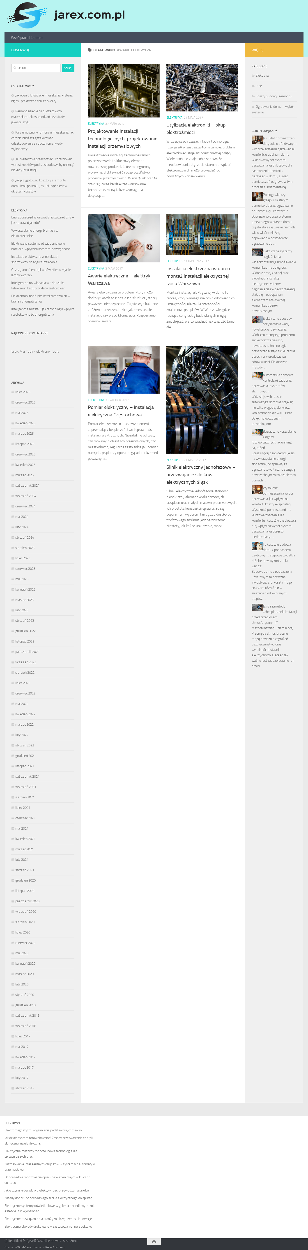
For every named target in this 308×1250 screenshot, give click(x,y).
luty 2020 (21, 984)
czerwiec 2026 (25, 402)
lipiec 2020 (22, 932)
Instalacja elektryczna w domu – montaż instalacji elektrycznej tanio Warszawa (200, 276)
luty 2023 (21, 610)
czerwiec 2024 (25, 506)
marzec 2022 (24, 724)
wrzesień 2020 (25, 912)
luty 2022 (21, 735)
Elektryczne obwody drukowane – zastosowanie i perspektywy (48, 1226)
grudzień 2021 (25, 756)
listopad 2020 (24, 891)
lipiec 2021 (22, 808)
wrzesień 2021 (25, 787)
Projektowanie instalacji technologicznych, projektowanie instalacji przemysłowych (122, 138)
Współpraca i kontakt (27, 37)
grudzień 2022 (25, 631)
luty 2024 (21, 527)
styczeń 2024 (24, 537)
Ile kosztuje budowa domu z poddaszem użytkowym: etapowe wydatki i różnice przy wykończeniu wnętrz (273, 555)
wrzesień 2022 (25, 662)
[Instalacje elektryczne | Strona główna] (65, 16)
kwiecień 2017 (25, 1057)
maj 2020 (21, 953)
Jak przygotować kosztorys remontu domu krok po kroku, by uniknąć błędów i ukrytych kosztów (39, 185)
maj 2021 (21, 828)
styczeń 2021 (24, 870)
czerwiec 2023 (25, 569)
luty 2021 (21, 860)
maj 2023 (21, 579)
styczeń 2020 (24, 995)
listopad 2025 (24, 444)
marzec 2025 (24, 475)
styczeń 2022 (24, 745)
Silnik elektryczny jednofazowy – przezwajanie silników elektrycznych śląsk (201, 474)
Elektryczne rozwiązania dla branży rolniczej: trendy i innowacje (48, 1219)
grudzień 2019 (25, 1005)
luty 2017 (21, 1078)
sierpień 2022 (24, 673)
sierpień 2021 (24, 797)
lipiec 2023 (22, 558)
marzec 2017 (24, 1067)
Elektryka (96, 124)
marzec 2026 (24, 434)
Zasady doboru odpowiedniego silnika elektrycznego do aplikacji (49, 1198)
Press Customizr (55, 1247)
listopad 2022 (24, 641)
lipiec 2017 (22, 1036)
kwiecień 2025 (25, 465)
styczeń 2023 (24, 621)
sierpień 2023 (24, 548)
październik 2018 (27, 1015)
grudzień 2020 (25, 880)
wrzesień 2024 (25, 496)
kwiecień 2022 (25, 714)
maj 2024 (21, 517)
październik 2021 (27, 776)
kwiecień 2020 (25, 964)
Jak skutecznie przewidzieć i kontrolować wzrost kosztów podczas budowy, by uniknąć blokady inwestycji (42, 164)
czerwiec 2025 (25, 454)
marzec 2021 (24, 849)
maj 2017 (21, 1047)
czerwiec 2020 (25, 943)
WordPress (24, 1247)
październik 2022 (27, 652)
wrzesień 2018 (25, 1026)
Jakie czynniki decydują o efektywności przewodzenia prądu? (47, 1190)
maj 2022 (21, 704)
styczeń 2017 (24, 1088)
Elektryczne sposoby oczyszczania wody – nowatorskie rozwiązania (272, 324)
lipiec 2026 (22, 392)
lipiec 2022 (22, 683)
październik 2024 (27, 485)
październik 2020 (27, 901)
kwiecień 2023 (25, 589)
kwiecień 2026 (25, 423)
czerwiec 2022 (25, 693)
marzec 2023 (24, 600)
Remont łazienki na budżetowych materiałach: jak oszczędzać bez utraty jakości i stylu (38, 116)
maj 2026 (21, 413)
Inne (259, 86)
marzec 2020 (24, 974)
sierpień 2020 (24, 922)
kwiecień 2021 (25, 839)
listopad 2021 (24, 766)
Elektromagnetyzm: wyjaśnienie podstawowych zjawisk (43, 1130)
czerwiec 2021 (25, 818)
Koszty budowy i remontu (274, 96)
